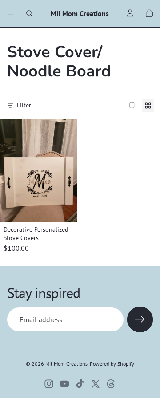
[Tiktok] (80, 383)
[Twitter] (95, 383)
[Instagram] (49, 383)
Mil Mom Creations (66, 363)
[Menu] (10, 13)
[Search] (29, 13)
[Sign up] (140, 319)
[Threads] (111, 383)
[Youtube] (64, 383)
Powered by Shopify (112, 363)
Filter (24, 105)
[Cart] (149, 13)
